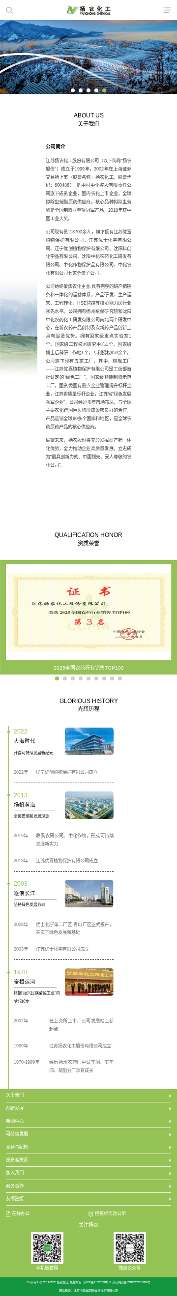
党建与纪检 (17, 1147)
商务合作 (15, 1185)
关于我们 (15, 1095)
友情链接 (15, 1198)
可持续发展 (17, 1133)
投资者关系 (17, 1159)
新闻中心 (15, 1121)
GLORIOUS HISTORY (88, 701)
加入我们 (15, 1172)
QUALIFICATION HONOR (88, 535)
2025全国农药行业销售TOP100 (89, 668)
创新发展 (15, 1108)
